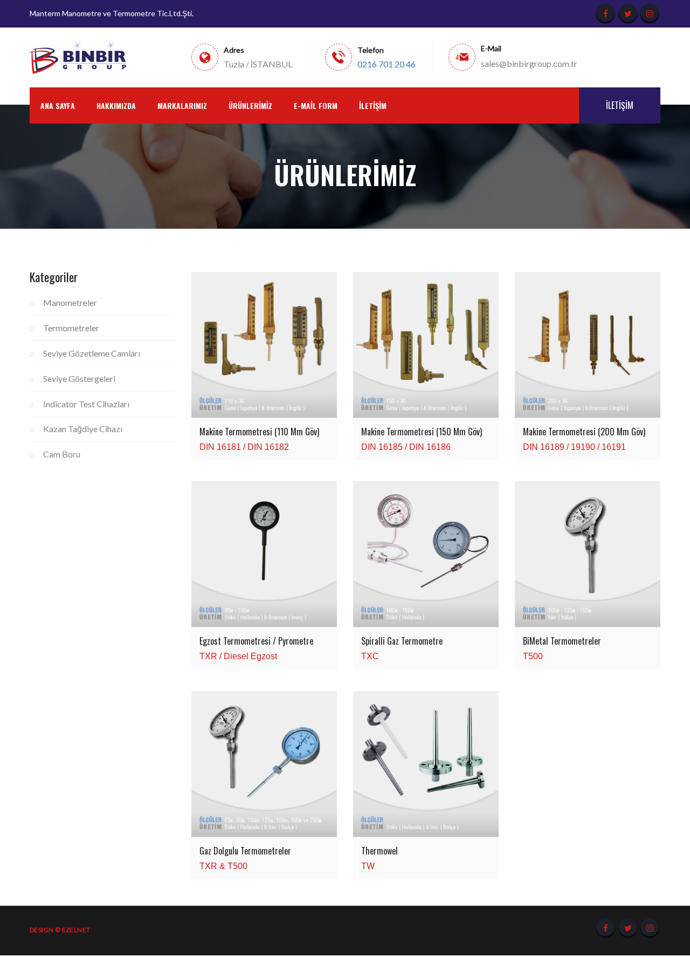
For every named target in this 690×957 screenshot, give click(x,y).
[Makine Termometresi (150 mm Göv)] (426, 345)
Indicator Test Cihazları (86, 404)
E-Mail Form (315, 105)
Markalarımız (182, 105)
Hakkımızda (116, 105)
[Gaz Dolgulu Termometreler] (264, 764)
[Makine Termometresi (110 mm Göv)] (264, 345)
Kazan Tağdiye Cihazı (82, 428)
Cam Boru (61, 454)
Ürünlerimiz (250, 105)
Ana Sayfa (57, 105)
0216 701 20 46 (386, 64)
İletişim (373, 105)
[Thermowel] (426, 764)
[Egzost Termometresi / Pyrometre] (264, 554)
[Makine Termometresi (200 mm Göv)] (587, 345)
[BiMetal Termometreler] (587, 554)
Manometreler (70, 302)
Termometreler (71, 328)
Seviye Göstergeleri (79, 378)
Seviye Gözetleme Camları (91, 353)
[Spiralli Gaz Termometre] (426, 554)
